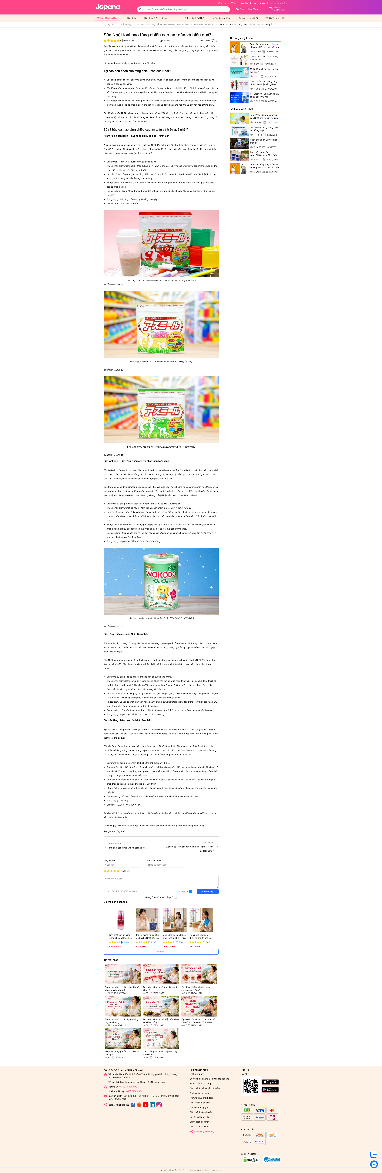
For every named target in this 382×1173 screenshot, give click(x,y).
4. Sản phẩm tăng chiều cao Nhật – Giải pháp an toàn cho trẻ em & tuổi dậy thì (175, 24)
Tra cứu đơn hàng (241, 3)
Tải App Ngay (223, 3)
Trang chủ (109, 24)
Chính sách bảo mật (199, 1121)
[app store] (270, 1085)
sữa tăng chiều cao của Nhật (142, 487)
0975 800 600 (130, 1086)
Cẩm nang (126, 24)
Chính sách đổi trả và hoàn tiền (205, 1088)
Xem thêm (160, 952)
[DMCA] (271, 1162)
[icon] (132, 1106)
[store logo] (108, 7)
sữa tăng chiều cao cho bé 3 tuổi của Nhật (135, 145)
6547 (120, 455)
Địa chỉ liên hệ (259, 3)
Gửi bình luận (207, 891)
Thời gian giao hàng (199, 1093)
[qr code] (251, 1086)
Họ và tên (110, 860)
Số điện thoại (155, 860)
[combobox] (183, 9)
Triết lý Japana (197, 1074)
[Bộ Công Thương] (251, 1162)
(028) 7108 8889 (134, 1091)
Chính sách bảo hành (200, 1126)
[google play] (270, 1092)
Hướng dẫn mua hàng (200, 1083)
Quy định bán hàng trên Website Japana (209, 1078)
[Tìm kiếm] (140, 9)
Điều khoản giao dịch (200, 1102)
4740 (120, 626)
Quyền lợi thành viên (200, 1117)
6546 (120, 370)
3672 (120, 284)
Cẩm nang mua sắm (278, 3)
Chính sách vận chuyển (201, 1112)
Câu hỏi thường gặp (199, 1107)
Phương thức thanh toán (201, 1098)
